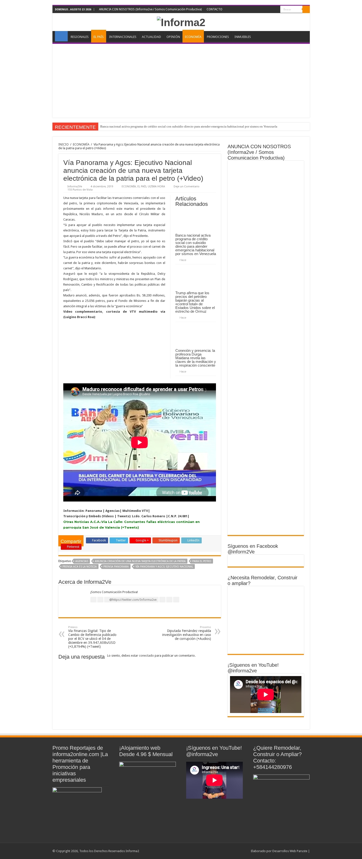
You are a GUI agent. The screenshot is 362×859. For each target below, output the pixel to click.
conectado (146, 655)
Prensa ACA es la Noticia (80, 566)
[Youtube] (272, 10)
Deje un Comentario (186, 186)
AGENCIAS (81, 561)
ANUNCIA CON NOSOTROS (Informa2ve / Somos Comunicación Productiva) (150, 9)
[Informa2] (181, 22)
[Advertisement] (181, 80)
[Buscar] (306, 9)
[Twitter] (262, 10)
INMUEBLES (242, 37)
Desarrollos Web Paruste (289, 851)
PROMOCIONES (218, 37)
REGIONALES (80, 37)
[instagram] (277, 10)
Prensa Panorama (116, 566)
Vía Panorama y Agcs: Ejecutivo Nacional (164, 566)
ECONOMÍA (193, 37)
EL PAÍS (99, 37)
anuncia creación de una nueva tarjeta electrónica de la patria (140, 561)
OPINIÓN (173, 37)
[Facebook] (258, 10)
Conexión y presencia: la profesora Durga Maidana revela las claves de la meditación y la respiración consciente (195, 357)
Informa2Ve (74, 186)
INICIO (61, 36)
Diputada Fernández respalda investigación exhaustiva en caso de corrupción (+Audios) (186, 633)
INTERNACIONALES (122, 37)
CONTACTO (214, 9)
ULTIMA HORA (156, 186)
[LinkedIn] (267, 10)
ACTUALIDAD (151, 37)
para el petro (201, 561)
